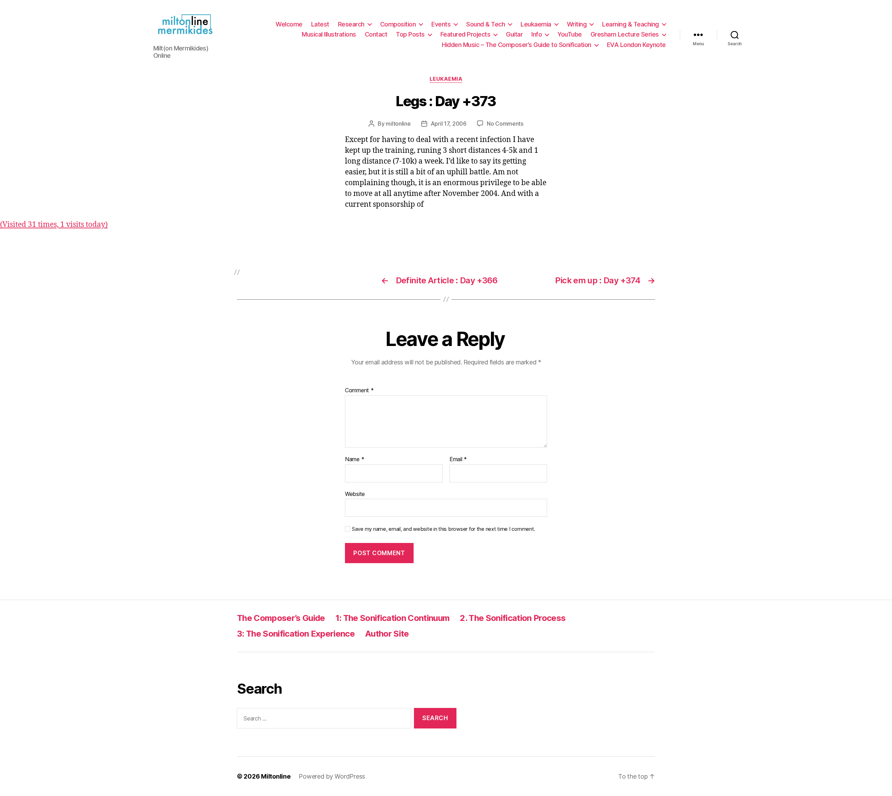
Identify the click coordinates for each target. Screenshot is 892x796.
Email (458, 459)
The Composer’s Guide (281, 618)
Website (355, 493)
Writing (577, 24)
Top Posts (410, 34)
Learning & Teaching (630, 24)
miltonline (398, 123)
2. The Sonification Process (513, 618)
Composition (398, 24)
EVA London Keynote (636, 44)
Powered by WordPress (332, 776)
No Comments (505, 123)
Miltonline (275, 776)
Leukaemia (536, 24)
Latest (320, 24)
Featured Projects (465, 34)
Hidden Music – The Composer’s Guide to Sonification (516, 44)
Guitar (514, 34)
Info (536, 34)
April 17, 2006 (449, 123)
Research (351, 24)
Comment (359, 390)
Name (354, 459)
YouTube (570, 34)
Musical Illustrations (329, 34)
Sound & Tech (485, 24)
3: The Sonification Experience (296, 634)
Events (441, 24)
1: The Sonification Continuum (393, 618)
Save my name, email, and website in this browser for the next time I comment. (443, 529)
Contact (376, 34)
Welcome (289, 24)
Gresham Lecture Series (625, 34)
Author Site (387, 634)
